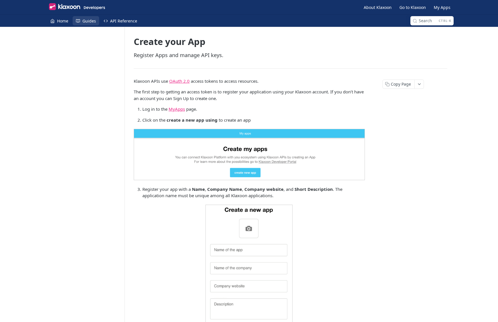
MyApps (177, 109)
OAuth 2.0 (179, 81)
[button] (249, 154)
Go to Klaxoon (412, 7)
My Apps (442, 7)
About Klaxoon (378, 7)
